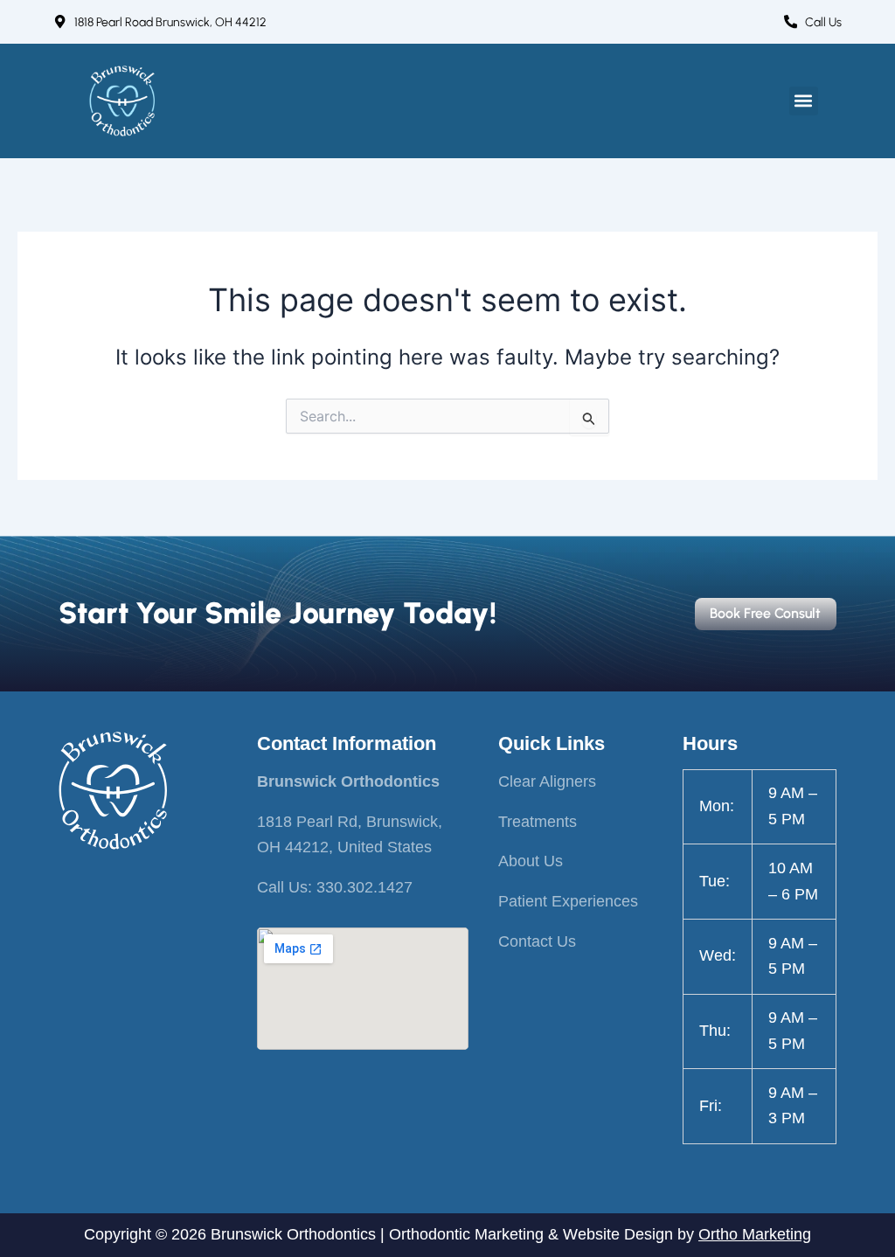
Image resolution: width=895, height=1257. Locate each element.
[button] (803, 101)
